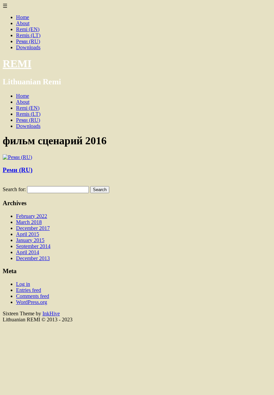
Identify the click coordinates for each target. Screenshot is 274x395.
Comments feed (32, 296)
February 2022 (31, 216)
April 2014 (27, 252)
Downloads (28, 47)
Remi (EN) (27, 29)
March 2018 (29, 222)
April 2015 (27, 234)
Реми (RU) (28, 41)
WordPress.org (31, 302)
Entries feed (28, 290)
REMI (17, 64)
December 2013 (33, 258)
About (22, 23)
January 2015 (30, 240)
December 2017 (33, 228)
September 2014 (33, 246)
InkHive (51, 313)
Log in (23, 284)
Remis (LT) (28, 35)
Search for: (14, 189)
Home (22, 17)
